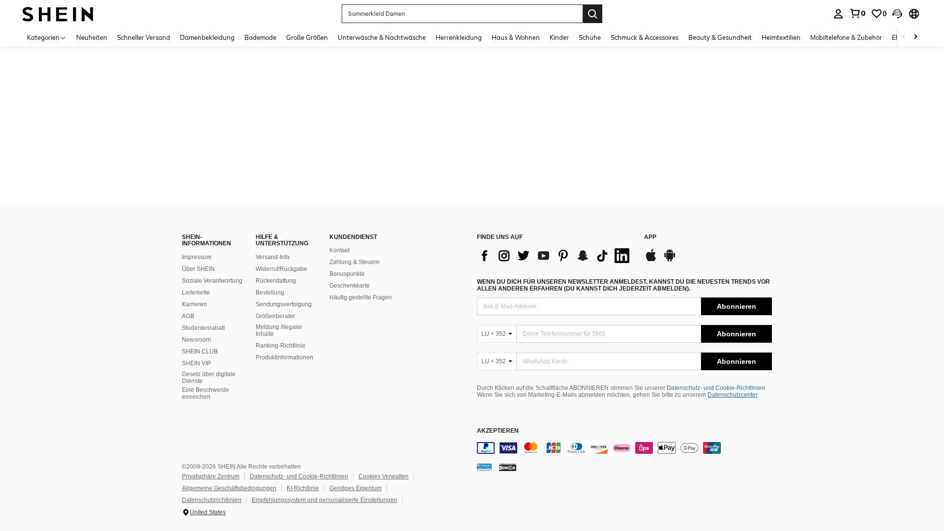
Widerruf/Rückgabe (281, 269)
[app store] (651, 260)
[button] (897, 14)
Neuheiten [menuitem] (91, 37)
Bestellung (270, 292)
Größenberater (275, 316)
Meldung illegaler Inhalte (279, 330)
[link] (857, 13)
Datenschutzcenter (732, 394)
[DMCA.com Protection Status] (507, 467)
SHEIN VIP (196, 363)
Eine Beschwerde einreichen (205, 393)
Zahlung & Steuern (354, 262)
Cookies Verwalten (383, 476)
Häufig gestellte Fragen (360, 297)
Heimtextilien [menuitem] (781, 37)
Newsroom (196, 339)
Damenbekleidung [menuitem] (207, 37)
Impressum (196, 257)
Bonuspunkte (347, 273)
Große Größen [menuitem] (307, 37)
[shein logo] (57, 13)
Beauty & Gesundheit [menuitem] (720, 37)
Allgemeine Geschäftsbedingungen (229, 488)
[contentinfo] (624, 448)
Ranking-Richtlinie (280, 345)
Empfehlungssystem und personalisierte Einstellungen (324, 500)
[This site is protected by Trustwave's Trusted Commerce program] (484, 467)
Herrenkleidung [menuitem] (459, 37)
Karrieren (194, 304)
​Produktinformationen (284, 357)
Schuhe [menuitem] (590, 37)
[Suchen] (592, 13)
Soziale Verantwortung (212, 280)
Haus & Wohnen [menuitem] (516, 37)
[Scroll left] (903, 37)
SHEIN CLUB (200, 351)
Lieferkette (196, 292)
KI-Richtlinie (303, 488)
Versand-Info (273, 257)
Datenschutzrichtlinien (211, 500)
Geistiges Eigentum (355, 488)
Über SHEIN (198, 269)
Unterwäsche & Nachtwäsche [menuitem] (382, 37)
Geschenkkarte (349, 285)
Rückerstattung (276, 280)
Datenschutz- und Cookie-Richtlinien (716, 387)
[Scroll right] (915, 37)
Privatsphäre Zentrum (210, 476)
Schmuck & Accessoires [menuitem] (644, 37)
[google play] (670, 260)
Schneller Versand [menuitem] (143, 37)
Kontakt (339, 250)
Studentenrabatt (203, 327)
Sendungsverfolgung (284, 304)
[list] (555, 255)
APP (650, 237)
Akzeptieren (498, 431)
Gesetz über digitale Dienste (209, 377)
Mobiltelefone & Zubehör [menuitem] (846, 37)
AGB (188, 316)
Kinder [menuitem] (559, 37)
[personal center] (838, 14)
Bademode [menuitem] (260, 37)
